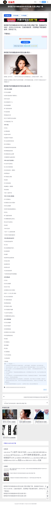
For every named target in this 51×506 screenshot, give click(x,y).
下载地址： (7, 491)
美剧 (39, 420)
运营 (37, 460)
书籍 (19, 452)
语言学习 (31, 460)
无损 (15, 458)
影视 (8, 420)
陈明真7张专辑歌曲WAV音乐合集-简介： (16, 493)
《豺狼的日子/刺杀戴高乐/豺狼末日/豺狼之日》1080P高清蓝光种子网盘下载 (25, 477)
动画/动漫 (41, 452)
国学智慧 (17, 455)
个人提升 (13, 452)
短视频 (6, 460)
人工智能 (28, 452)
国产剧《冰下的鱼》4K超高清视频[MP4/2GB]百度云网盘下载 (9, 422)
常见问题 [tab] (16, 15)
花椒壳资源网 (34, 503)
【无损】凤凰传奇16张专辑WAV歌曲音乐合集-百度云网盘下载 (22, 473)
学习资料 (28, 454)
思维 (41, 455)
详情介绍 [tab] (8, 15)
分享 (45, 389)
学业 (23, 455)
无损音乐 (21, 420)
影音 (25, 8)
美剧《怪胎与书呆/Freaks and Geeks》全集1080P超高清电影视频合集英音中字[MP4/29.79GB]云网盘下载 (28, 469)
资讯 (34, 460)
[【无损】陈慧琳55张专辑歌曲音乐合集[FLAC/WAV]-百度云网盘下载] (25, 414)
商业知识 (8, 455)
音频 (27, 8)
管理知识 (10, 460)
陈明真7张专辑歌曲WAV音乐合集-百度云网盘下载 (15, 387)
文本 (12, 458)
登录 (44, 2)
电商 (42, 458)
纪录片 (14, 460)
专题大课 (6, 452)
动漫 (34, 452)
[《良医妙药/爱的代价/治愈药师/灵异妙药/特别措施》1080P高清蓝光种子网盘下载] (41, 414)
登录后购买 (26, 42)
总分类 (44, 455)
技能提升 (7, 457)
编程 (17, 460)
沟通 (31, 458)
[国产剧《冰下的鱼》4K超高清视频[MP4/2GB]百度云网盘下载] (9, 414)
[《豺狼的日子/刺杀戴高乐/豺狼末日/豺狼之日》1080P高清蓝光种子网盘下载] (6, 479)
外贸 (20, 455)
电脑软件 (45, 458)
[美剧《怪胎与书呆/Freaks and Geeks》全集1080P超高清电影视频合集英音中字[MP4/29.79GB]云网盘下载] (6, 470)
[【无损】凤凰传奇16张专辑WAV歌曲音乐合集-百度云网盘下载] (6, 474)
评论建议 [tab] (25, 15)
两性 (9, 452)
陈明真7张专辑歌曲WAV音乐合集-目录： (16, 496)
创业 (32, 452)
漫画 (35, 458)
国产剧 (5, 420)
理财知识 (38, 458)
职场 (23, 460)
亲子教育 (23, 452)
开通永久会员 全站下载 (10, 443)
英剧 (25, 460)
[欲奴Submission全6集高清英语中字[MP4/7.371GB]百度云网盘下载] (9, 430)
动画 (37, 452)
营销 (27, 460)
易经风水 (27, 458)
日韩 (23, 458)
